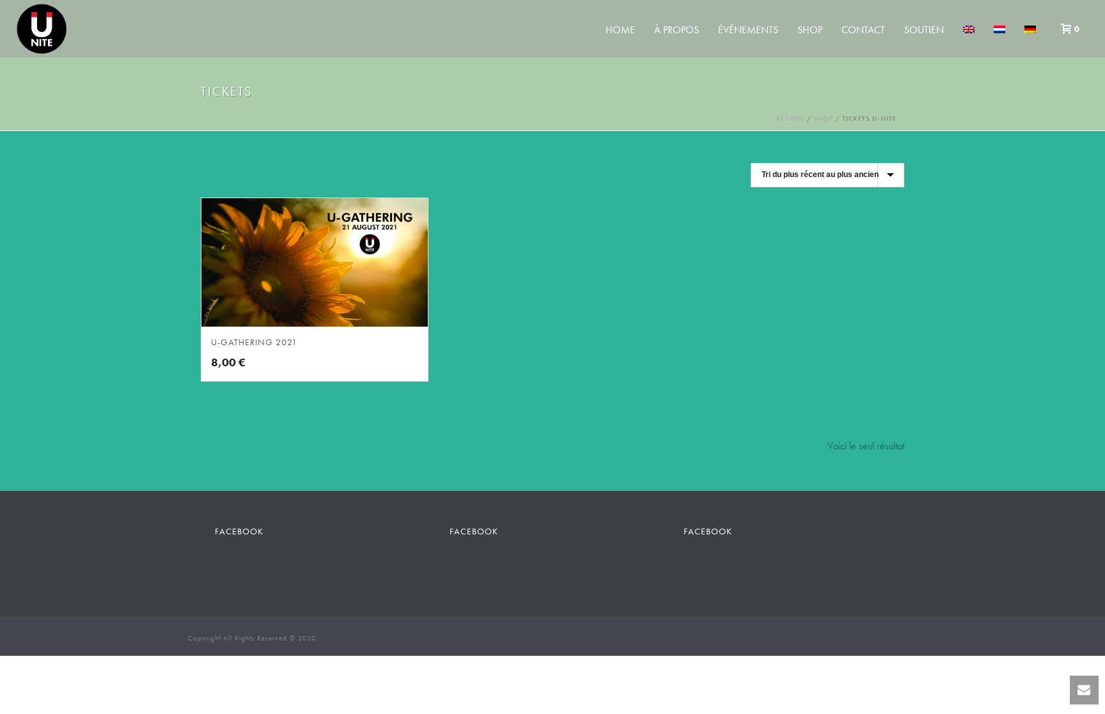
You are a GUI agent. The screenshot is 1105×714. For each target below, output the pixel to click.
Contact (863, 29)
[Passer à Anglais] (968, 30)
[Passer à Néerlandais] (999, 30)
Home (620, 29)
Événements (748, 29)
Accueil (790, 118)
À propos (676, 29)
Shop (809, 29)
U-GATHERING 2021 (254, 342)
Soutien (924, 29)
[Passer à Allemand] (1030, 30)
